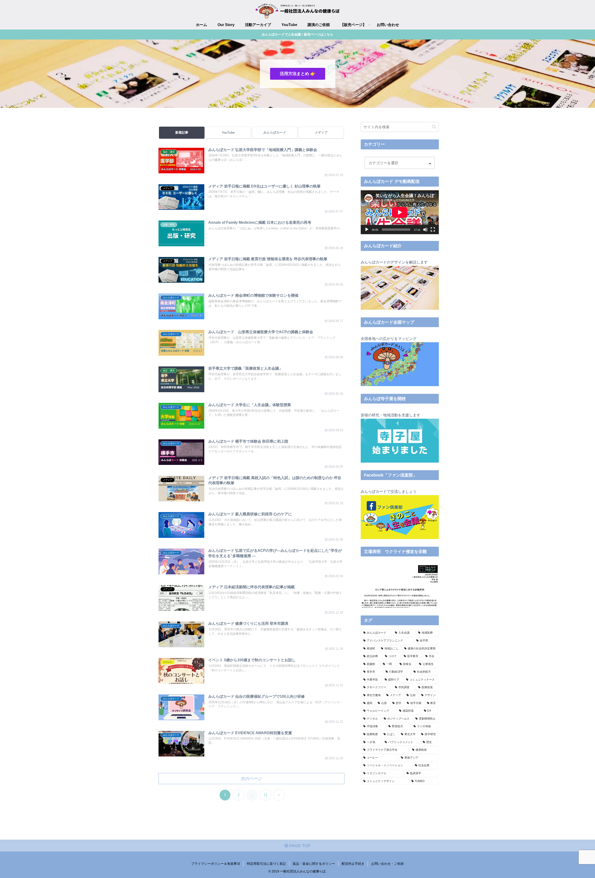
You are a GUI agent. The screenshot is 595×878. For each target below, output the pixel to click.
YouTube (228, 132)
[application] (400, 212)
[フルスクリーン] (432, 229)
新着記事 (181, 132)
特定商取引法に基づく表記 (266, 863)
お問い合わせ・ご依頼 (387, 863)
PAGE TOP (299, 845)
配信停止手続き (353, 863)
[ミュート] (425, 229)
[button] (434, 126)
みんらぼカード (274, 132)
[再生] (366, 229)
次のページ (251, 778)
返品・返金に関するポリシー (314, 863)
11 (266, 795)
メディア (321, 132)
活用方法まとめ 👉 (297, 73)
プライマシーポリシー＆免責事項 (215, 863)
